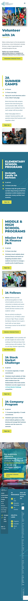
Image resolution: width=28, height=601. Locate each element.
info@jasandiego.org (6, 515)
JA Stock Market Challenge (13, 387)
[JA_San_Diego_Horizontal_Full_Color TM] (7, 2)
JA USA (15, 499)
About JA (15, 527)
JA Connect (15, 508)
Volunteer (15, 523)
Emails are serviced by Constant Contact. (23, 581)
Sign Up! (23, 593)
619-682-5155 (5, 519)
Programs (15, 521)
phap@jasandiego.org (14, 463)
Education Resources (15, 504)
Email (23, 504)
